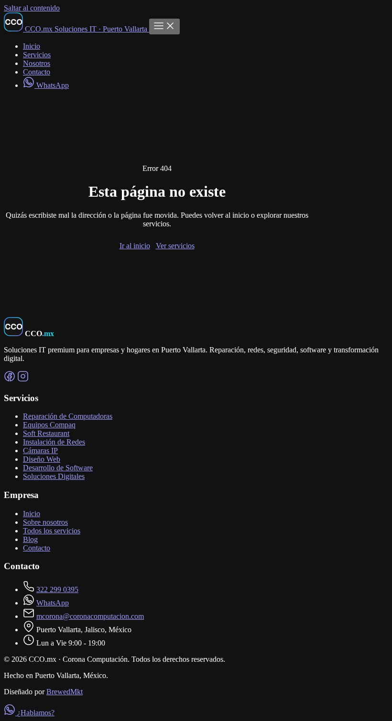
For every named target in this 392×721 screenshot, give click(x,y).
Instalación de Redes (54, 442)
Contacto (36, 72)
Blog (30, 539)
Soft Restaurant (46, 433)
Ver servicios (175, 246)
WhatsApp (51, 85)
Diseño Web (41, 459)
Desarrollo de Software (58, 468)
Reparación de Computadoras (67, 416)
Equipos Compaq (49, 425)
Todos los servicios (51, 531)
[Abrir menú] (164, 26)
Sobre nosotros (45, 522)
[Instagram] (23, 379)
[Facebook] (9, 379)
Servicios (37, 55)
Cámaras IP (40, 450)
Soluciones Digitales (54, 476)
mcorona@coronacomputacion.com (90, 616)
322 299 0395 (57, 589)
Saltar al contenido (32, 8)
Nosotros (36, 63)
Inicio (31, 46)
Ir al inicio (135, 246)
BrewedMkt (64, 692)
